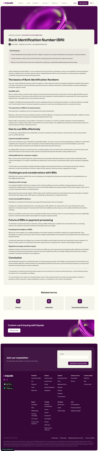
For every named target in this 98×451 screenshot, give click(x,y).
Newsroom (86, 378)
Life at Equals (47, 418)
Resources (54, 3)
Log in (75, 3)
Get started (83, 3)
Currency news (87, 384)
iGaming (60, 390)
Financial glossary (75, 404)
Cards (32, 387)
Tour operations (61, 396)
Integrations (47, 390)
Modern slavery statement (48, 429)
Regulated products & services (75, 438)
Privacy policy (63, 438)
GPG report (47, 425)
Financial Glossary (15, 35)
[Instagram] (7, 380)
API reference (61, 404)
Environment (47, 415)
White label (34, 390)
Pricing (28, 3)
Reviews (73, 381)
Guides (59, 407)
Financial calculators (76, 407)
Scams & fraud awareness (35, 422)
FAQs (32, 407)
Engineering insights (76, 410)
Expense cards (48, 381)
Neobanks (60, 393)
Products (20, 3)
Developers (35, 3)
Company (63, 3)
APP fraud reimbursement (48, 405)
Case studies (74, 378)
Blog (85, 381)
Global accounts (48, 378)
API (32, 381)
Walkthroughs (34, 410)
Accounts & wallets (36, 378)
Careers (46, 409)
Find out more (14, 330)
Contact (46, 412)
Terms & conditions (90, 438)
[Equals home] (8, 3)
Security (46, 422)
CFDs (59, 381)
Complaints (34, 404)
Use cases (45, 3)
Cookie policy (54, 438)
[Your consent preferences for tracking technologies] (7, 449)
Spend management (49, 387)
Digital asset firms (62, 384)
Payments (33, 384)
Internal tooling (61, 410)
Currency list (34, 418)
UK (93, 3)
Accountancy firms (62, 378)
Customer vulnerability (34, 414)
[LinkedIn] (4, 380)
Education (60, 387)
